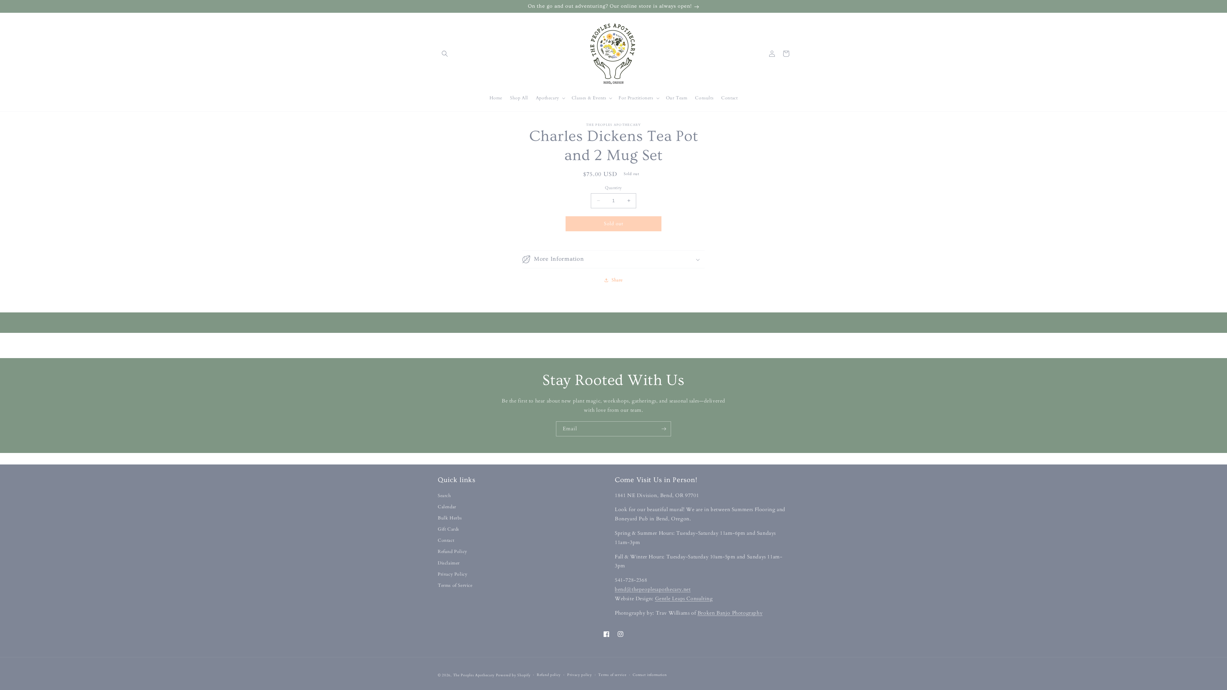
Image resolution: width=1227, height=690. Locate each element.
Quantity (613, 188)
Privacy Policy (452, 574)
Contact (446, 540)
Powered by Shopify (513, 675)
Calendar (447, 507)
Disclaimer (449, 563)
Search (444, 496)
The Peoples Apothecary (474, 675)
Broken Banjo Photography (730, 613)
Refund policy (549, 674)
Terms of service (612, 674)
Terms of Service (455, 585)
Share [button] (617, 280)
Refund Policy (452, 551)
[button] (445, 54)
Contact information (650, 674)
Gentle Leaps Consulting (684, 598)
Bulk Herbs (450, 518)
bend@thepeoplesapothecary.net (653, 589)
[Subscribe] (664, 428)
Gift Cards (448, 529)
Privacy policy (579, 674)
